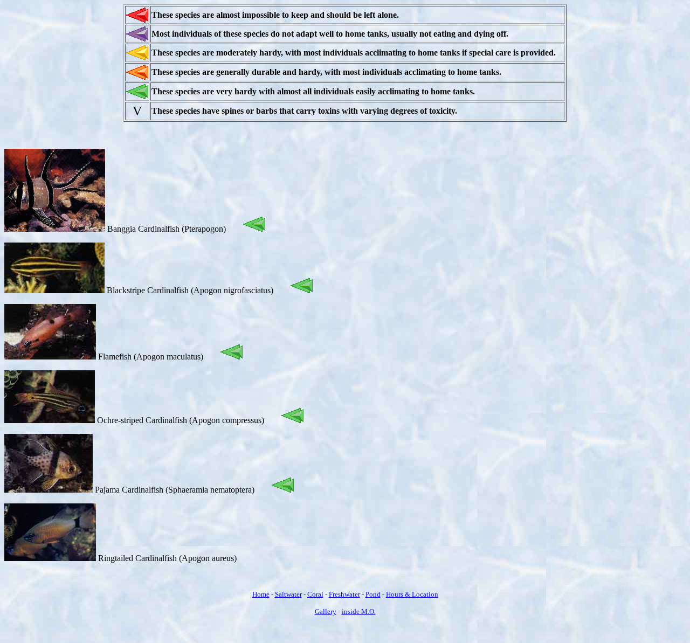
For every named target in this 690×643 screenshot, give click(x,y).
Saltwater (288, 594)
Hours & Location (412, 594)
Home (261, 594)
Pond (373, 594)
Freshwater (344, 594)
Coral (315, 594)
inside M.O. (359, 611)
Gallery (325, 611)
